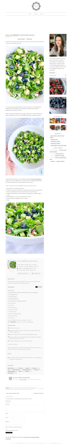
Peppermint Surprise (55, 143)
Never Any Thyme (36, 5)
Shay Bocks (35, 443)
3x (41, 286)
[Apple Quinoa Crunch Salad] (58, 130)
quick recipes (12, 389)
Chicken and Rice (59, 153)
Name (7, 413)
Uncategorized (31, 387)
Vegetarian (34, 387)
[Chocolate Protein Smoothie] (58, 123)
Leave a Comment (15, 36)
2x (38, 286)
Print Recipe (29, 39)
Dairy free (16, 387)
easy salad (32, 388)
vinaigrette (31, 389)
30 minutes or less (12, 388)
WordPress (59, 443)
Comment (8, 404)
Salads (28, 387)
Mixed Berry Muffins (55, 141)
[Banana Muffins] (63, 130)
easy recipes (28, 388)
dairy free (25, 388)
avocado (19, 388)
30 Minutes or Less (12, 387)
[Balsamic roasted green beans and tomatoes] (52, 130)
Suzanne (53, 161)
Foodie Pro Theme (27, 443)
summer (25, 389)
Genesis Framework (47, 443)
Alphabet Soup (54, 139)
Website (7, 421)
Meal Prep (23, 387)
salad (17, 389)
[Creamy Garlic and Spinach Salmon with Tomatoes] (52, 123)
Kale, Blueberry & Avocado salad (58, 145)
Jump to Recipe (21, 39)
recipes (15, 389)
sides (23, 389)
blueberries (22, 388)
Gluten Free (19, 387)
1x (36, 286)
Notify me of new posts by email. (12, 430)
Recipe (25, 387)
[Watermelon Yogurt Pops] (63, 123)
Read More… (52, 72)
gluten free (35, 388)
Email (7, 417)
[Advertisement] (36, 25)
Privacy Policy (13, 443)
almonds (16, 388)
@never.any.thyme (23, 379)
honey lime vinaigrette (36, 179)
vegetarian (28, 389)
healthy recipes (39, 388)
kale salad (8, 389)
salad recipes (20, 389)
